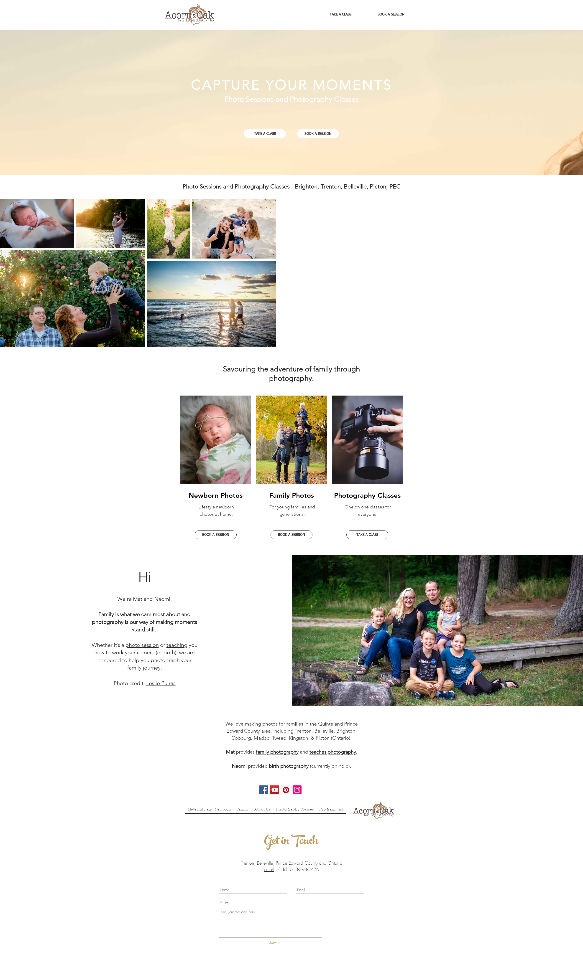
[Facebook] (263, 789)
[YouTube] (274, 789)
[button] (135, 337)
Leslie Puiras (161, 683)
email (269, 869)
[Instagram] (297, 789)
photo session (142, 645)
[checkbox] (11, 336)
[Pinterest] (285, 789)
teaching (176, 645)
